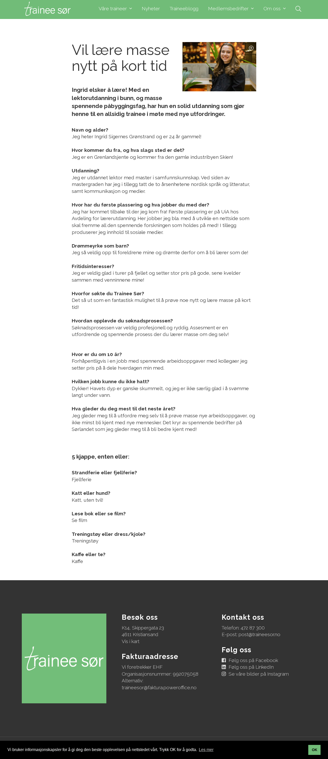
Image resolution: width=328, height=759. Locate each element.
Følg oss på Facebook (253, 660)
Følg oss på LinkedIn (251, 667)
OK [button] (314, 750)
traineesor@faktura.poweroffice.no (159, 687)
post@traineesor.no (259, 634)
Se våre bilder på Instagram (259, 674)
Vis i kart (130, 641)
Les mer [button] (206, 749)
